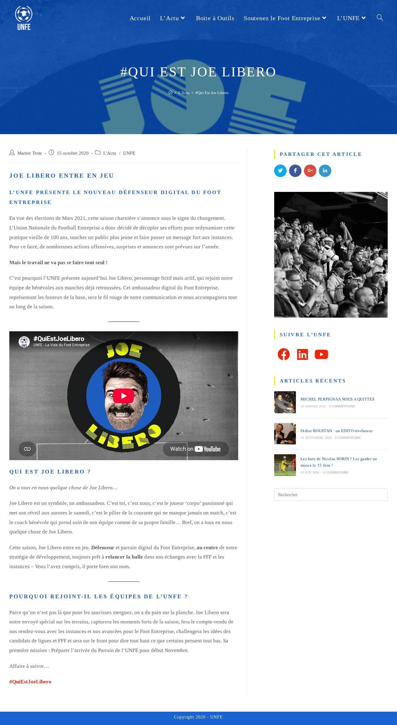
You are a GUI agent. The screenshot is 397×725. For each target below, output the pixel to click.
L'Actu (109, 153)
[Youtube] (321, 354)
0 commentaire (342, 406)
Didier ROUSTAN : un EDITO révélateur (336, 430)
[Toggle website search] (380, 18)
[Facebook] (283, 354)
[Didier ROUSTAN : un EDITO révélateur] (285, 434)
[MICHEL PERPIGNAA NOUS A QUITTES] (285, 402)
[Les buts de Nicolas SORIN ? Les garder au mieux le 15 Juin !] (285, 465)
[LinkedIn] (302, 354)
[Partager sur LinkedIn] (325, 171)
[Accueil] (170, 92)
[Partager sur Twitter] (280, 171)
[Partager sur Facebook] (295, 171)
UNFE (129, 153)
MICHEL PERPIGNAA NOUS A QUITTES (337, 399)
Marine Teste (29, 153)
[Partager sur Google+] (310, 171)
